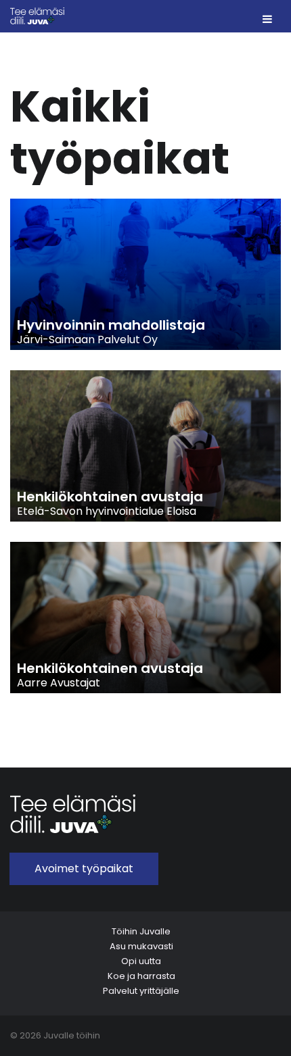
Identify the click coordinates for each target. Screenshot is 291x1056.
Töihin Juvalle (141, 931)
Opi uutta (141, 961)
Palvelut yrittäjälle (141, 990)
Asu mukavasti (141, 946)
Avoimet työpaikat (84, 868)
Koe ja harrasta (141, 976)
